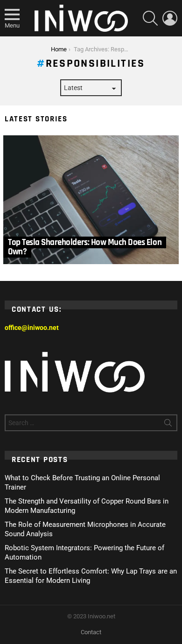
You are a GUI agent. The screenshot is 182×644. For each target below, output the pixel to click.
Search (168, 424)
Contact (91, 632)
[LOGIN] (169, 18)
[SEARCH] (150, 18)
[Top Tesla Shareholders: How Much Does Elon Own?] (91, 199)
